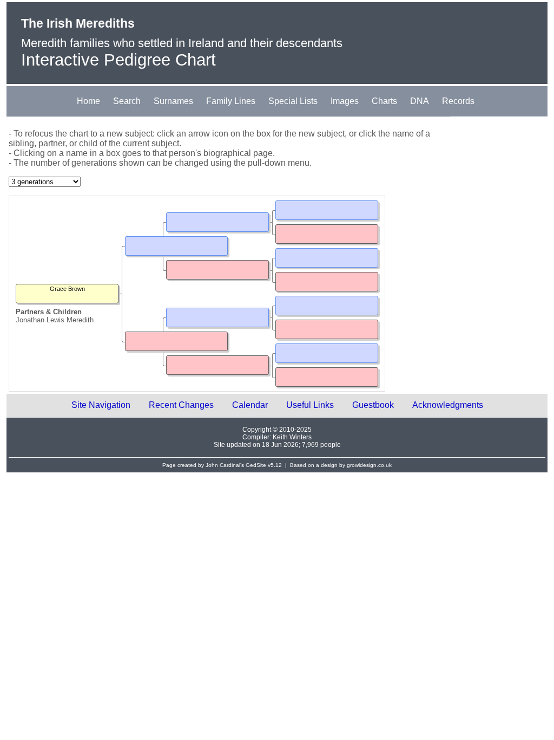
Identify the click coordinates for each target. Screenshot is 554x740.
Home (88, 101)
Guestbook (373, 405)
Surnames (173, 101)
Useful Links (310, 405)
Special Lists (293, 101)
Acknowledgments (447, 405)
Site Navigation (100, 405)
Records (458, 101)
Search (127, 101)
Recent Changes (181, 405)
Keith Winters (292, 437)
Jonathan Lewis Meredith (55, 320)
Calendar (250, 405)
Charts (384, 101)
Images (345, 101)
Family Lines (230, 101)
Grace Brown (67, 288)
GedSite (256, 465)
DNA (419, 101)
